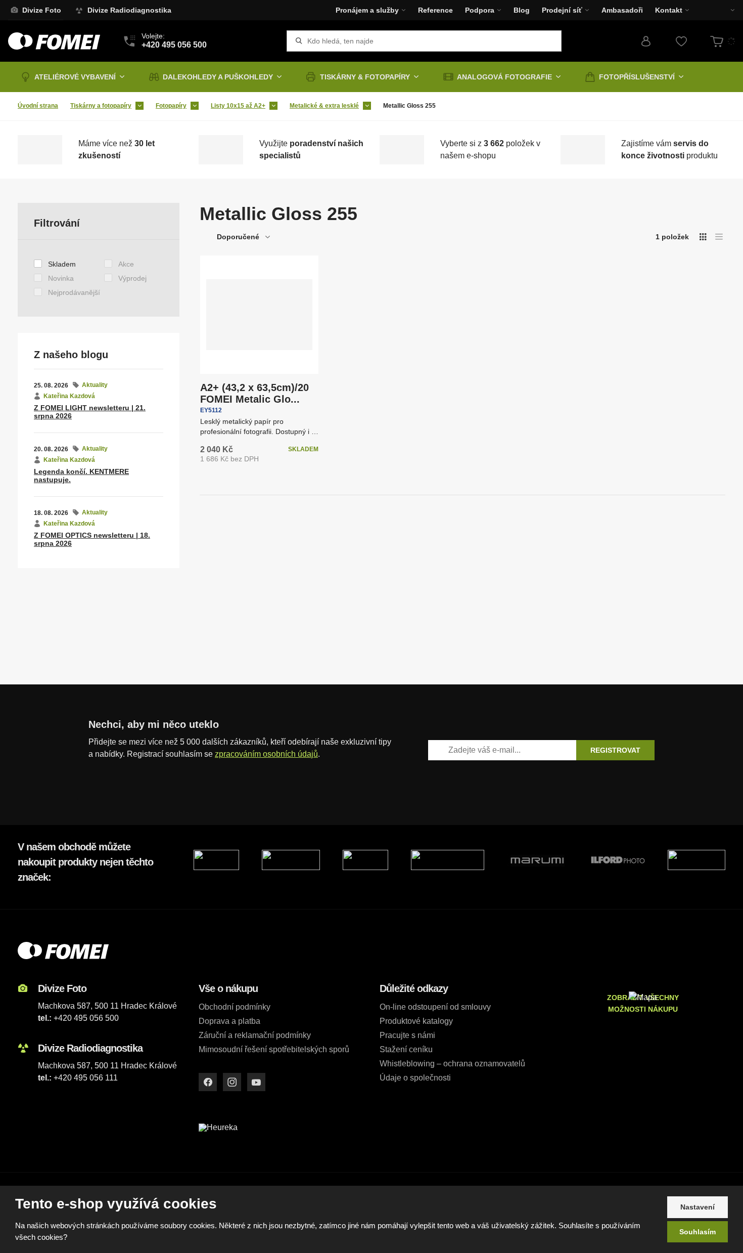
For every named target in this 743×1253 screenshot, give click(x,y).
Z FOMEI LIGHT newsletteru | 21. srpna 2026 (90, 412)
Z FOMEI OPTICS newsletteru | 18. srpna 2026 (92, 539)
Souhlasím (697, 1232)
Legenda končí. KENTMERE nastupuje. (81, 476)
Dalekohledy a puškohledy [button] (218, 77)
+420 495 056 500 (86, 1018)
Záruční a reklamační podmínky (255, 1035)
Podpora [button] (479, 10)
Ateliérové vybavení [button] (75, 77)
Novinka (61, 278)
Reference (435, 10)
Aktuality (95, 384)
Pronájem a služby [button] (367, 10)
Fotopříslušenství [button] (637, 77)
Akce (126, 264)
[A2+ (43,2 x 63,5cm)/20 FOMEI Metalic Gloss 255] (259, 314)
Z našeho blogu (71, 354)
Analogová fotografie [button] (504, 77)
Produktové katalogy (416, 1021)
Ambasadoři (622, 10)
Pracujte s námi (407, 1035)
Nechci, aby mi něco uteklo (153, 724)
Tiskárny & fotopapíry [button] (365, 77)
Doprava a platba (229, 1021)
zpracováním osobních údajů (266, 754)
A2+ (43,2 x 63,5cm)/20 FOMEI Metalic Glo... (254, 393)
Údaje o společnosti (415, 1077)
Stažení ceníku (406, 1049)
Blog (522, 10)
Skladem (62, 264)
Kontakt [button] (668, 10)
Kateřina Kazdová (69, 396)
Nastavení (697, 1207)
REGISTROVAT (615, 750)
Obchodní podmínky (234, 1007)
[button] (725, 10)
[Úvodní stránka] (54, 41)
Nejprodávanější (74, 292)
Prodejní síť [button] (562, 10)
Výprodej (132, 278)
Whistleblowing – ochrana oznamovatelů (452, 1063)
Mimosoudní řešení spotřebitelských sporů (274, 1049)
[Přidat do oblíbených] (217, 273)
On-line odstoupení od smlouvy (435, 1007)
